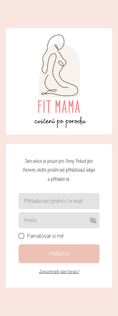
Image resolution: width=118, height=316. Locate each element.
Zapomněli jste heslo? (59, 271)
